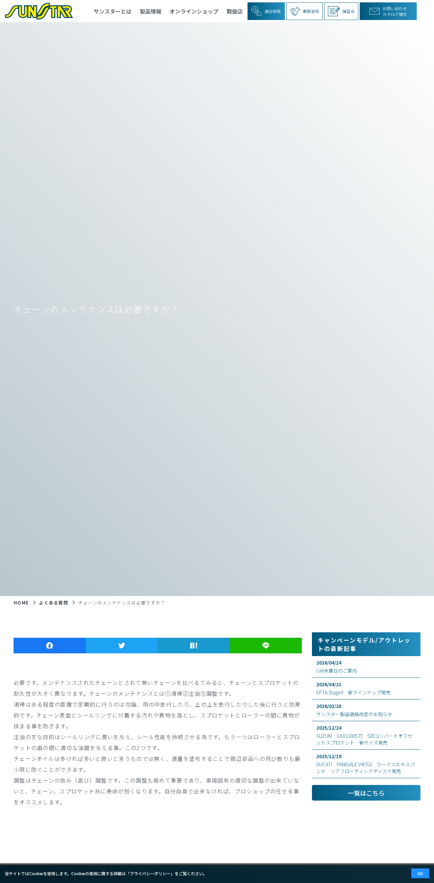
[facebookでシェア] (50, 645)
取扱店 (234, 11)
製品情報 (150, 11)
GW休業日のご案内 (336, 666)
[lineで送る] (266, 645)
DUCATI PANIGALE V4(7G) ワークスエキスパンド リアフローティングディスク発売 (365, 763)
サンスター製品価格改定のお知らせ (354, 710)
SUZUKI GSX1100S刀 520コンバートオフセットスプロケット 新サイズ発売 (364, 735)
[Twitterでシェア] (122, 645)
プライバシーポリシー (150, 873)
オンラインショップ (194, 11)
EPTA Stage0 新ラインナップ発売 (353, 688)
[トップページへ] (36, 11)
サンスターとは (113, 11)
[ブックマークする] (194, 645)
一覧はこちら (366, 792)
